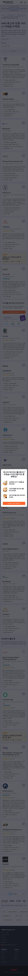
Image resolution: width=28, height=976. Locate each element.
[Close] (25, 471)
